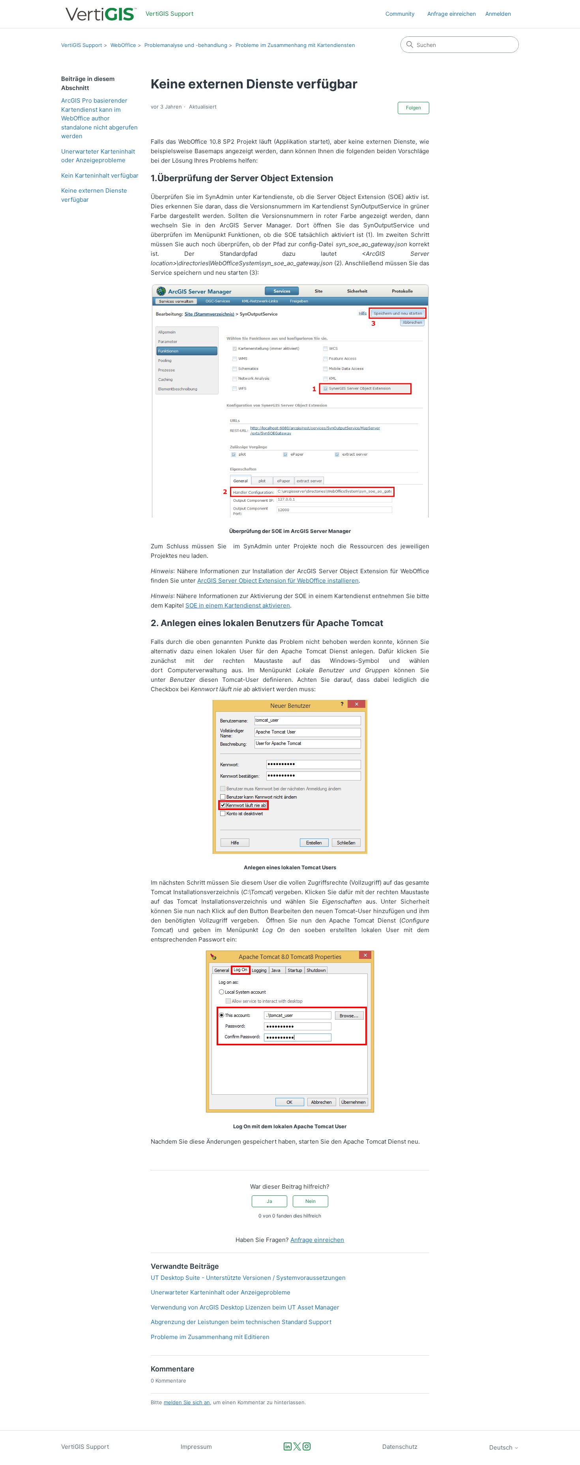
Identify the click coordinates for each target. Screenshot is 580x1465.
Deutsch (501, 1447)
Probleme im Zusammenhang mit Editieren (210, 1337)
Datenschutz (399, 1446)
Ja (269, 1201)
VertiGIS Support (81, 45)
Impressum (196, 1446)
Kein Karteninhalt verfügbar (99, 175)
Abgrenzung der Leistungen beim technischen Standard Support (241, 1322)
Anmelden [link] (498, 13)
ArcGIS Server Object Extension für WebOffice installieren (278, 580)
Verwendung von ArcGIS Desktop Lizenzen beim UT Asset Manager (245, 1307)
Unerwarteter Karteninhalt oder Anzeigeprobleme (98, 156)
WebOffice (123, 45)
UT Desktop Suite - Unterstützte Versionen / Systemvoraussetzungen (248, 1277)
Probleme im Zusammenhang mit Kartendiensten (295, 45)
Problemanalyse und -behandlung (185, 45)
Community (400, 13)
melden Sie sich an (187, 1402)
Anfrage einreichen (451, 13)
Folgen (413, 108)
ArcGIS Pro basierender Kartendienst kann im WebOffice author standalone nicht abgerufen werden (99, 118)
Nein (310, 1201)
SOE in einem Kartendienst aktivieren (237, 605)
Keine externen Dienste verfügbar (94, 195)
